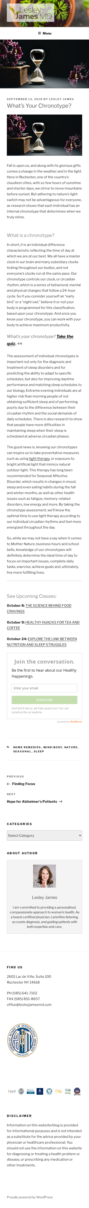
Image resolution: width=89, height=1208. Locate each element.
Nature (71, 747)
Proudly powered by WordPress (30, 1197)
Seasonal (22, 751)
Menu (47, 33)
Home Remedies (27, 747)
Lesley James (61, 99)
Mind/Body (52, 747)
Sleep (39, 751)
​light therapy (39, 459)
